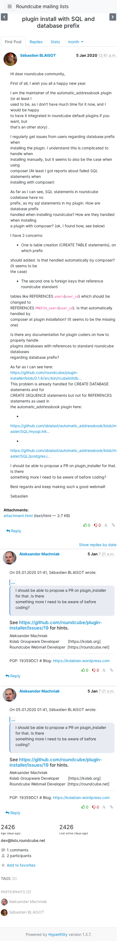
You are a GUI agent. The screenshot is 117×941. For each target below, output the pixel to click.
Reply (15, 530)
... (13, 582)
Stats (55, 41)
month (74, 41)
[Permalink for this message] (113, 525)
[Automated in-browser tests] (112, 17)
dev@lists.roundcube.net (23, 840)
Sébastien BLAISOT (38, 55)
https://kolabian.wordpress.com (81, 660)
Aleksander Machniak (39, 554)
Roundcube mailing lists (42, 6)
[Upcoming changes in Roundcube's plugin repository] (4, 17)
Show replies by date (97, 544)
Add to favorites (21, 865)
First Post (13, 41)
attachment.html (18, 515)
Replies (36, 41)
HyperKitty (57, 934)
